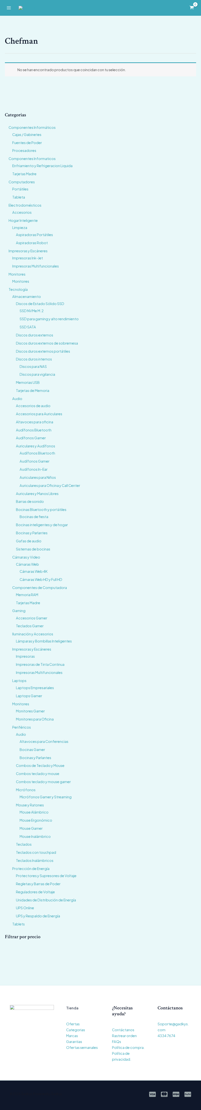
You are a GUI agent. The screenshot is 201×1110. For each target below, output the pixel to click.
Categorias (75, 1030)
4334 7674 (166, 1035)
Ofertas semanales (82, 1047)
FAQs (116, 1041)
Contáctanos (123, 1030)
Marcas (72, 1035)
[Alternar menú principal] (9, 8)
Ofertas (73, 1024)
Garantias (74, 1041)
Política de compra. (128, 1047)
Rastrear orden (124, 1035)
